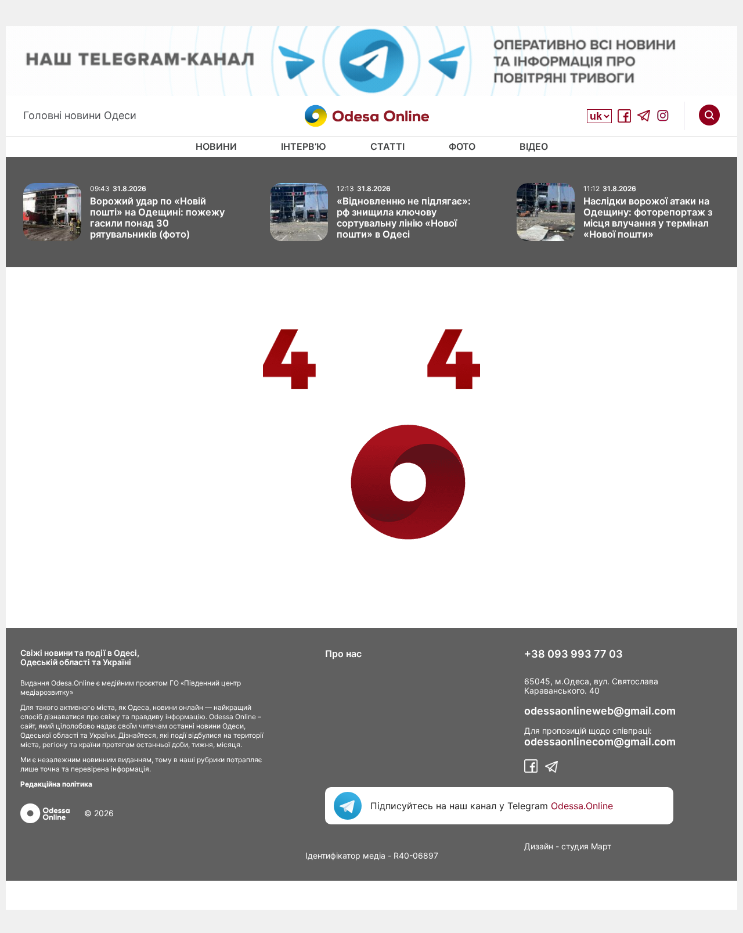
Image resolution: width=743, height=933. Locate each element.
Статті (387, 146)
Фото (462, 146)
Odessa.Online (582, 806)
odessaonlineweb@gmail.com (600, 711)
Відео (534, 146)
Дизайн (538, 846)
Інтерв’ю (303, 146)
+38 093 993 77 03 (573, 654)
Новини (216, 146)
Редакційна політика (56, 784)
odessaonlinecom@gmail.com (600, 742)
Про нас (343, 653)
